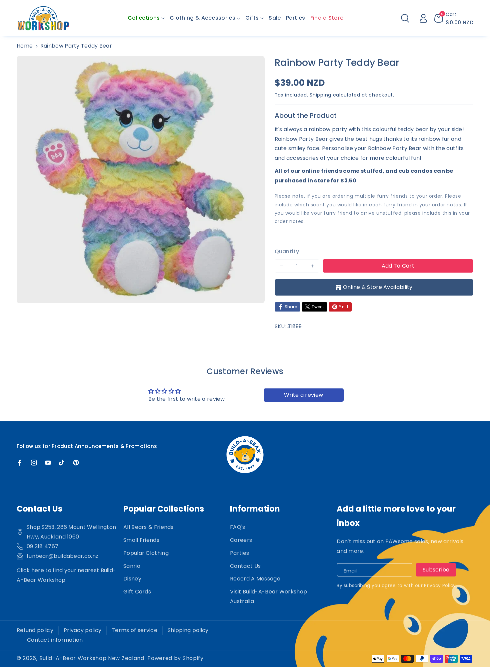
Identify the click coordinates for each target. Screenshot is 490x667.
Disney (132, 578)
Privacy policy (82, 630)
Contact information (55, 640)
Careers (241, 540)
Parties (239, 553)
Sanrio (131, 566)
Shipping (320, 95)
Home (25, 46)
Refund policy (35, 630)
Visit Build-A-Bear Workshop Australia (268, 596)
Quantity (287, 251)
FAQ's (237, 527)
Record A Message (255, 578)
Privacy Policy (440, 585)
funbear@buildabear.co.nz (62, 556)
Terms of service (134, 630)
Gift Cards (137, 591)
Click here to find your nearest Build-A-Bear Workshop (66, 575)
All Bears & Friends (148, 527)
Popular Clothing (146, 553)
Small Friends (141, 540)
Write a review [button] (303, 395)
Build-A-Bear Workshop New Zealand (91, 658)
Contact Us (245, 566)
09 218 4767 (42, 546)
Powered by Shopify (175, 658)
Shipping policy (188, 630)
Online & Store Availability (378, 287)
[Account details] (423, 18)
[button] (146, 18)
